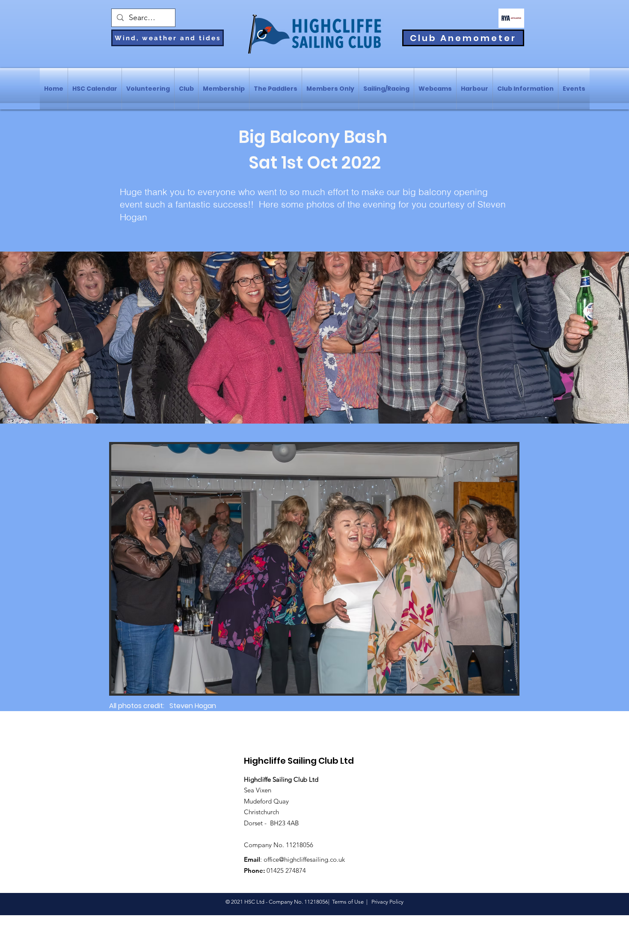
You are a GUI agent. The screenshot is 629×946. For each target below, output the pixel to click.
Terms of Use (348, 902)
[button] (314, 569)
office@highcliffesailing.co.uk (304, 859)
